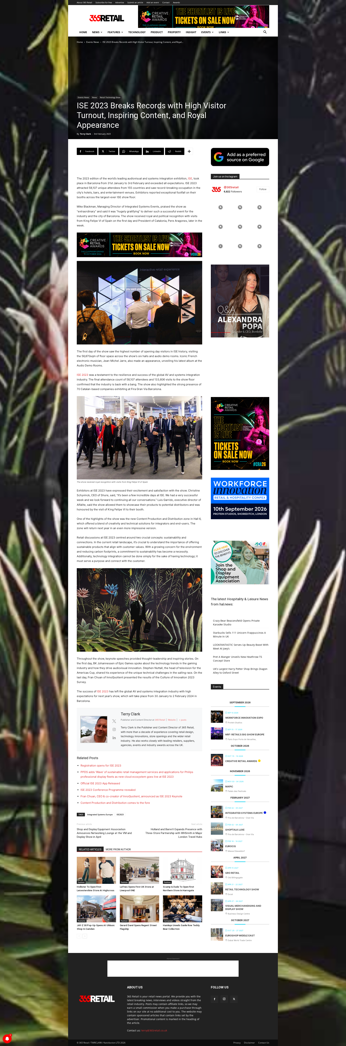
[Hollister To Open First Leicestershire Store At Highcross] (96, 870)
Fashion (81, 882)
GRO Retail (232, 872)
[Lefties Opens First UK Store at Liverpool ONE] (139, 870)
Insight (191, 32)
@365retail (231, 187)
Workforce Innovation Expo (244, 717)
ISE (190, 178)
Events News (92, 42)
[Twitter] (234, 999)
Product (157, 32)
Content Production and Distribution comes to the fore (115, 802)
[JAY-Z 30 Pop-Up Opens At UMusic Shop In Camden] (96, 908)
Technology (137, 32)
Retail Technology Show (110, 97)
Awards (176, 2)
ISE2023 (120, 814)
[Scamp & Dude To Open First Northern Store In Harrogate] (182, 870)
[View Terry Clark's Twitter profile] (114, 721)
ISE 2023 (82, 375)
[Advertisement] (139, 167)
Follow (263, 189)
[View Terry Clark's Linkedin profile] (114, 738)
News (95, 32)
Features (114, 32)
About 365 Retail (84, 2)
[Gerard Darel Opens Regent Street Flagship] (139, 908)
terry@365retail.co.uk (154, 1030)
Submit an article (135, 2)
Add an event (153, 2)
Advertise (119, 2)
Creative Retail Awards (241, 761)
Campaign (168, 920)
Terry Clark (85, 133)
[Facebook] (214, 999)
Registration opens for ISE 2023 (101, 765)
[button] (265, 32)
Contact (166, 2)
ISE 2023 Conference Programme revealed (108, 790)
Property (174, 32)
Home (83, 32)
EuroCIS (230, 846)
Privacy (237, 1042)
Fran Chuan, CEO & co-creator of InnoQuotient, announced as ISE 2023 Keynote (131, 796)
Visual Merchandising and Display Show (243, 907)
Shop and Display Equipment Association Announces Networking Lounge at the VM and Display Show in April (104, 833)
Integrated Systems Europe (100, 814)
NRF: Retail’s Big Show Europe (244, 734)
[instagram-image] (220, 207)
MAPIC (229, 786)
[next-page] (85, 936)
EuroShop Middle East (240, 935)
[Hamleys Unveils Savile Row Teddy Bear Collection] (182, 908)
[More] (189, 151)
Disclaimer (249, 1042)
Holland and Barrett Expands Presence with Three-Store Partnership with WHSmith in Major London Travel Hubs (173, 833)
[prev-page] (79, 936)
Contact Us (263, 1042)
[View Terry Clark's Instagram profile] (114, 729)
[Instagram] (224, 999)
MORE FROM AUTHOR (118, 849)
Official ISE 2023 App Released (100, 783)
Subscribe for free (104, 2)
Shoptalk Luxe (235, 829)
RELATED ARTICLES (90, 849)
